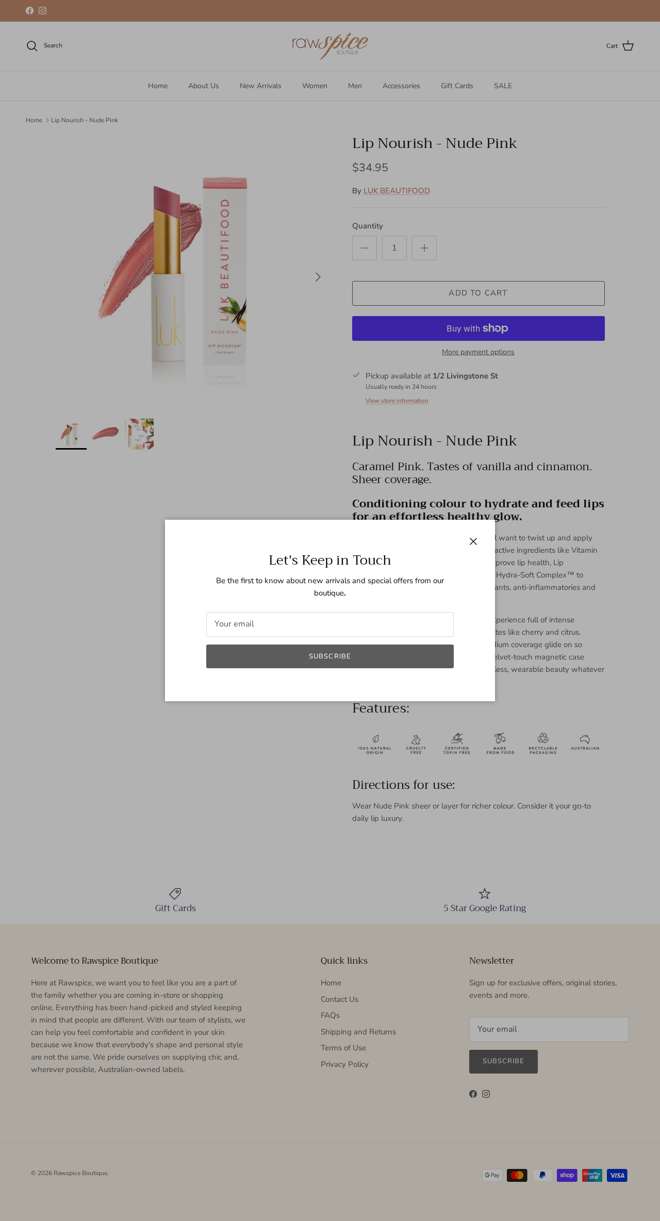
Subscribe (330, 656)
